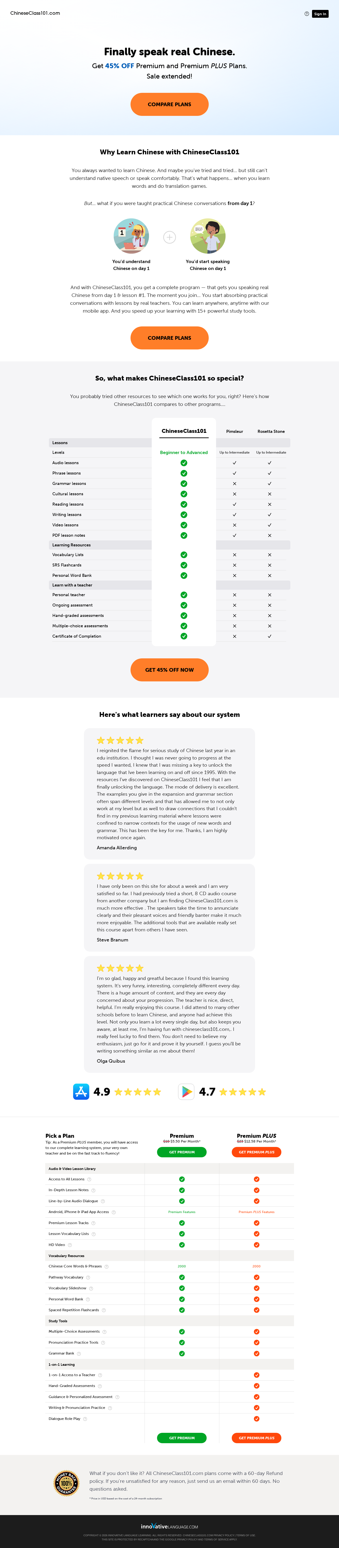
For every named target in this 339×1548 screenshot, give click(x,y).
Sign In (320, 14)
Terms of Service (216, 1539)
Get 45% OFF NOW (169, 670)
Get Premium (182, 1152)
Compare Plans (169, 104)
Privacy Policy (224, 1535)
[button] (307, 13)
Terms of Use (245, 1535)
